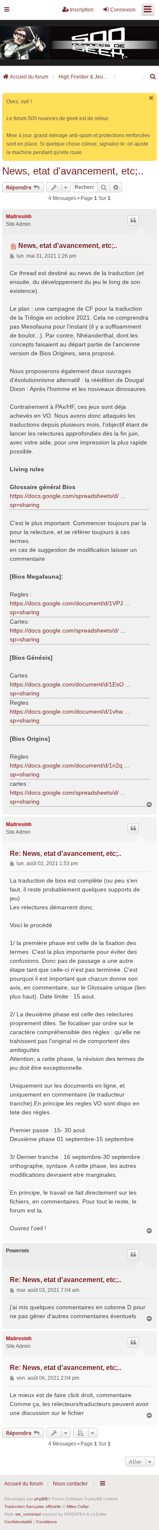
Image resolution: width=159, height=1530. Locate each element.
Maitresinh (18, 216)
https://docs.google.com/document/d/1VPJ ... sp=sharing (70, 608)
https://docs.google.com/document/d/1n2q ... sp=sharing (69, 770)
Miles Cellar (78, 1506)
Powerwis (17, 1251)
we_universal (28, 1514)
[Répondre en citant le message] (133, 220)
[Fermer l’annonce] (151, 98)
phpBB (41, 1498)
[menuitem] (153, 77)
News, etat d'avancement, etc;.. (73, 171)
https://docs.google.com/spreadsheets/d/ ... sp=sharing (68, 500)
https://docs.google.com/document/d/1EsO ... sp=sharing (70, 689)
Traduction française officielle (32, 1506)
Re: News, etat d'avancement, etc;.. (65, 853)
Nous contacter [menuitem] (70, 1484)
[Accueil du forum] (79, 43)
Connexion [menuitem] (123, 10)
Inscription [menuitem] (82, 10)
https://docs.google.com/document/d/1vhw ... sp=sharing (70, 716)
